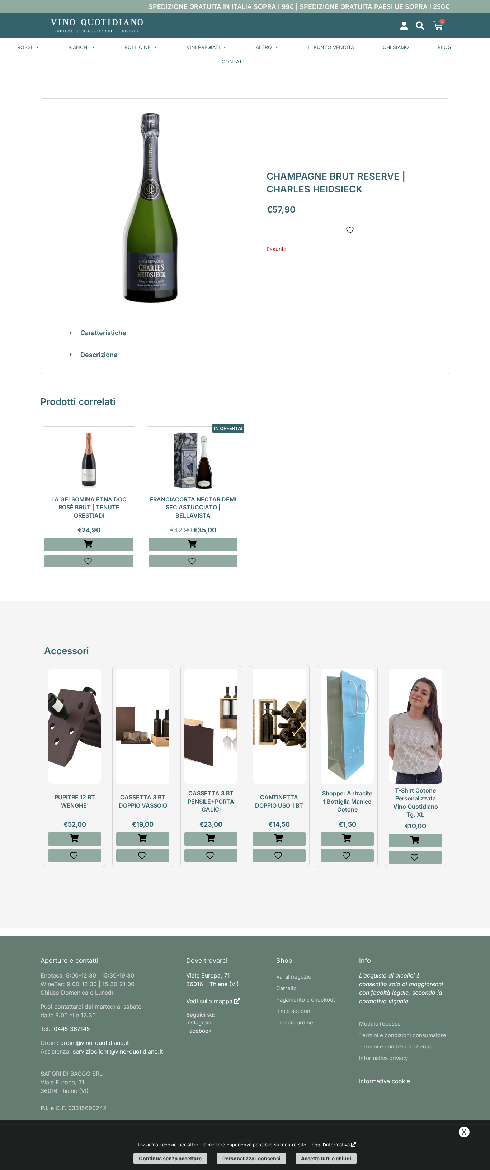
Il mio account (294, 1011)
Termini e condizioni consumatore (402, 1035)
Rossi (24, 47)
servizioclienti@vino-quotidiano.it (118, 1051)
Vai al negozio (293, 976)
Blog (444, 47)
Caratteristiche (103, 333)
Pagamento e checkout (305, 999)
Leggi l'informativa (330, 1144)
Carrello (286, 988)
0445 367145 (72, 1028)
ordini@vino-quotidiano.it (94, 1042)
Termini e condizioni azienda (395, 1046)
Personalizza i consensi (251, 1158)
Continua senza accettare (170, 1158)
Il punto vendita (331, 47)
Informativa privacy (383, 1058)
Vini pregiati (203, 47)
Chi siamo (396, 47)
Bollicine (137, 47)
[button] (420, 26)
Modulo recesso (380, 1023)
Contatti (234, 61)
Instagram (198, 1022)
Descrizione (99, 354)
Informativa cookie (384, 1081)
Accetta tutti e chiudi (326, 1158)
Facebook (198, 1030)
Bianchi (78, 47)
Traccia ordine (294, 1022)
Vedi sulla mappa (209, 1001)
